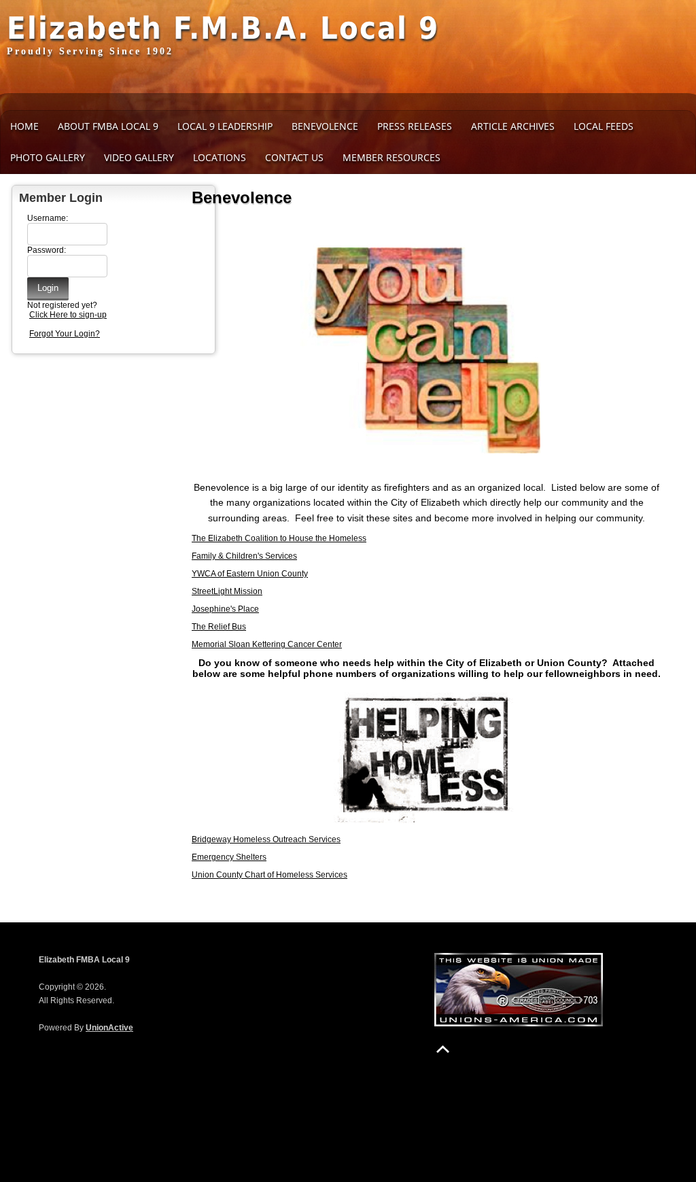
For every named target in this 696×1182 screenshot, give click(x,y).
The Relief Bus (219, 626)
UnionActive (109, 1027)
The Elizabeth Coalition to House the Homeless (279, 538)
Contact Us (294, 157)
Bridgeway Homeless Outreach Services (266, 839)
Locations (219, 157)
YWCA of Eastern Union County (250, 573)
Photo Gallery (47, 157)
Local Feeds (603, 126)
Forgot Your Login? (64, 333)
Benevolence (325, 126)
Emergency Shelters (229, 857)
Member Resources (391, 157)
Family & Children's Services (244, 556)
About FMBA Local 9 (108, 126)
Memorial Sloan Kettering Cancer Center (267, 644)
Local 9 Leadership (225, 126)
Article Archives (513, 126)
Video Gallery (139, 157)
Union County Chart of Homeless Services (269, 875)
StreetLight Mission (227, 591)
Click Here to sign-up (68, 314)
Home (24, 126)
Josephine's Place (225, 609)
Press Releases (414, 126)
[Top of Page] (442, 1049)
